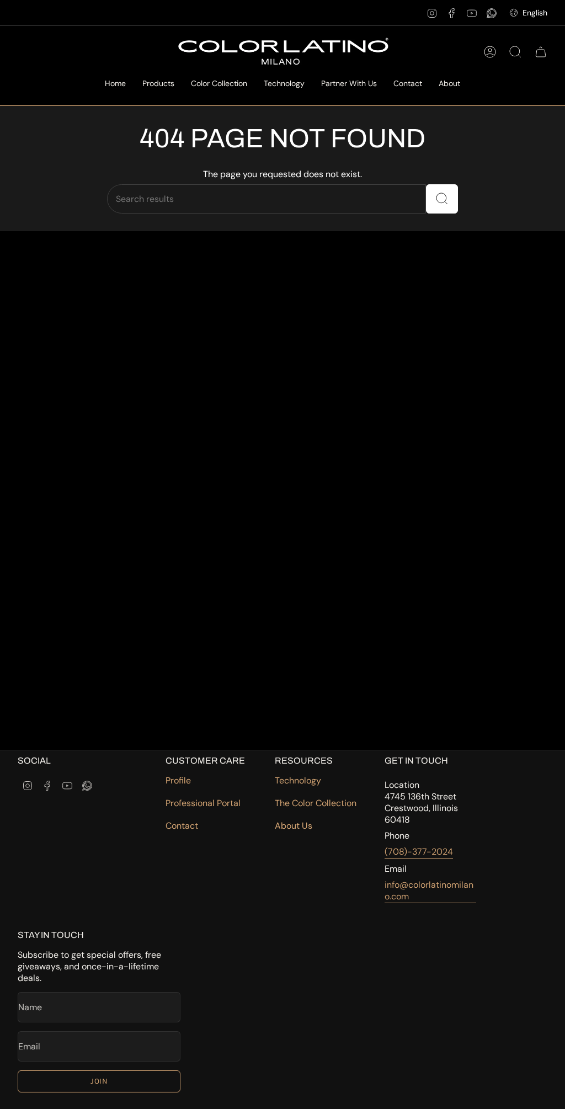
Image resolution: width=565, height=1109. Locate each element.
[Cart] (540, 51)
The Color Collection (315, 803)
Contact (182, 825)
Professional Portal (203, 803)
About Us (293, 825)
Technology (298, 780)
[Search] (442, 199)
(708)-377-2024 (419, 851)
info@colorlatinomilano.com (429, 890)
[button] (158, 84)
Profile (178, 780)
